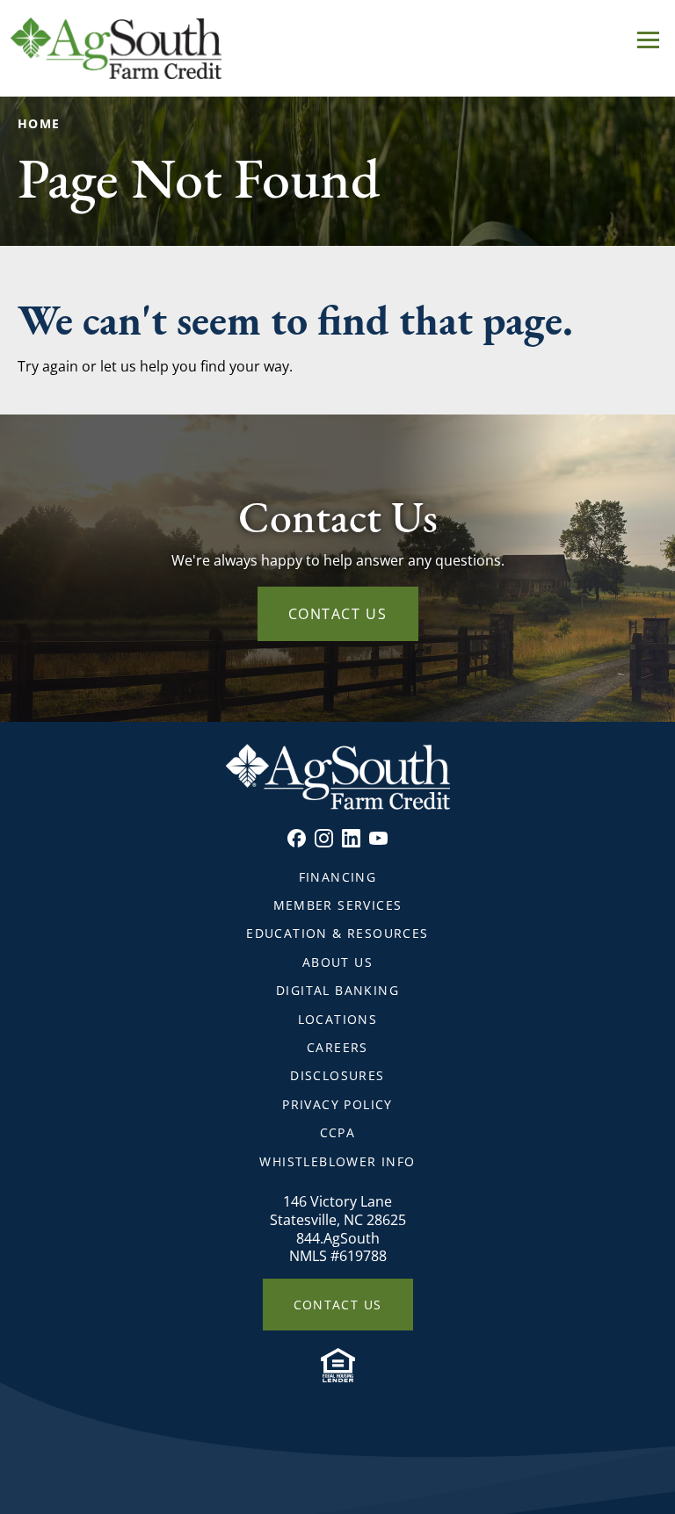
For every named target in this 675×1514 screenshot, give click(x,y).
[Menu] (648, 37)
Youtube (378, 838)
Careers (337, 1047)
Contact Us (338, 614)
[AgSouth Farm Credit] (337, 48)
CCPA (338, 1132)
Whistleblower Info (337, 1161)
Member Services (338, 905)
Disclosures (337, 1075)
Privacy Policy (337, 1104)
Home (39, 123)
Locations (338, 1019)
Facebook (296, 838)
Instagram (324, 838)
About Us (337, 962)
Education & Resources (337, 933)
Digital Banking (337, 990)
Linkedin (351, 838)
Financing (338, 877)
